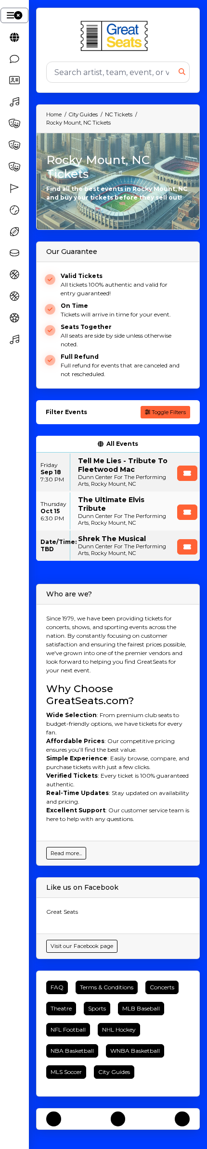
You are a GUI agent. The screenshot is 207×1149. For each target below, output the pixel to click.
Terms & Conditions (106, 987)
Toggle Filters (168, 412)
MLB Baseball (141, 1008)
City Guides (114, 1071)
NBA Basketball (72, 1050)
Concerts (162, 987)
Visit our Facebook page (82, 946)
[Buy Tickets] (187, 473)
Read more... (66, 853)
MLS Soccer (66, 1071)
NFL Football (68, 1029)
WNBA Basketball (135, 1050)
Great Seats (62, 911)
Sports (97, 1008)
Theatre (61, 1008)
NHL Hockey (119, 1029)
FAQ (57, 987)
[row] (118, 472)
